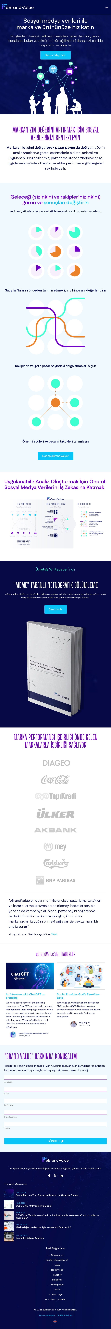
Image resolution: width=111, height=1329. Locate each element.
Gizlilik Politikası (64, 1315)
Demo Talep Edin (55, 55)
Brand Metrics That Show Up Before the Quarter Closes (47, 1195)
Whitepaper (57, 1284)
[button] (106, 7)
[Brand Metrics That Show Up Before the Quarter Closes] (9, 1194)
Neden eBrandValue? (55, 456)
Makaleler (57, 1280)
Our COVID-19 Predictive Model (33, 1206)
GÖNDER (54, 1141)
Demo (57, 1289)
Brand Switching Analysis (30, 1238)
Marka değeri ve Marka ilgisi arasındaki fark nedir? (43, 1227)
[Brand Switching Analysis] (9, 1236)
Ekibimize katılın (47, 1315)
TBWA (54, 934)
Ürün (57, 1265)
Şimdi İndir (55, 609)
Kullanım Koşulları (57, 1299)
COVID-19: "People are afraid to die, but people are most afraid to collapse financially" (57, 1217)
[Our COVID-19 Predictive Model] (9, 1204)
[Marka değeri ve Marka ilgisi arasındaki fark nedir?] (9, 1226)
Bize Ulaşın (57, 1294)
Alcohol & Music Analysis (73, 994)
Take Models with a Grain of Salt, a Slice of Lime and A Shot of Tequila (29, 996)
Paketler (57, 1275)
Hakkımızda (57, 1270)
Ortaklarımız (57, 1255)
